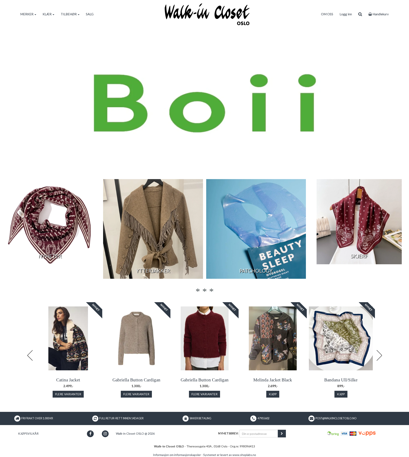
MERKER (27, 14)
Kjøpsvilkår (28, 433)
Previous (30, 355)
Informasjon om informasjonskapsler (177, 455)
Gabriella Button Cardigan (136, 379)
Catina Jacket (68, 379)
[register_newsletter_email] (282, 433)
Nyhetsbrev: (228, 433)
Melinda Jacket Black (272, 379)
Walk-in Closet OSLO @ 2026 (135, 433)
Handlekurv (380, 14)
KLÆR (47, 14)
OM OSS (327, 14)
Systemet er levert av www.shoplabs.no (229, 455)
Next (379, 355)
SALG (90, 14)
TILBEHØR (69, 14)
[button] (90, 434)
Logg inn (346, 14)
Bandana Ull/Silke (340, 379)
